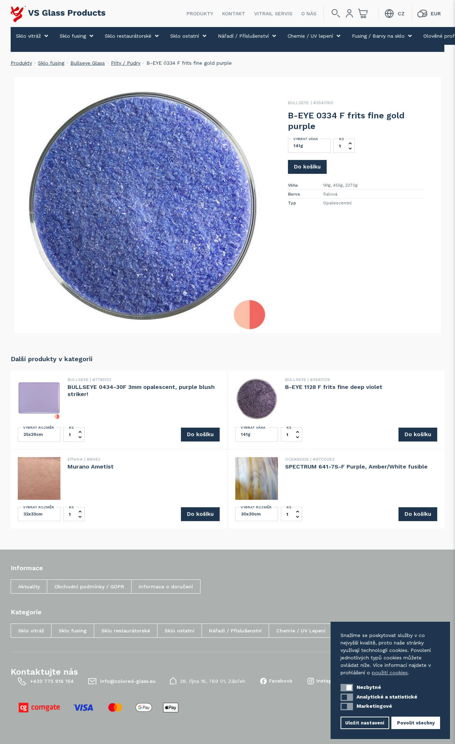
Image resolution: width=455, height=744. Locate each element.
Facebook (281, 681)
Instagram (329, 681)
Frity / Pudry (125, 63)
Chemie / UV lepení (310, 36)
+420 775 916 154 (52, 681)
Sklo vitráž (28, 36)
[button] (347, 687)
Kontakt (233, 13)
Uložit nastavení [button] (364, 723)
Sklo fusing (73, 36)
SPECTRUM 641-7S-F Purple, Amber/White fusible (356, 466)
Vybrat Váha (305, 139)
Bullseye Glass (87, 63)
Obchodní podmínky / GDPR (89, 586)
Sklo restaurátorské (128, 36)
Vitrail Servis (273, 13)
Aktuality (29, 586)
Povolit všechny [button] (416, 723)
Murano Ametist (91, 466)
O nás (308, 13)
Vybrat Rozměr (38, 427)
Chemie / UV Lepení (301, 630)
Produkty (200, 13)
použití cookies (390, 672)
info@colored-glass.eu (128, 681)
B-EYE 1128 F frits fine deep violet (333, 387)
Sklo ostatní (184, 36)
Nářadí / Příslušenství (243, 36)
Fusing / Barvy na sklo (378, 36)
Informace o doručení (166, 586)
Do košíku (307, 167)
